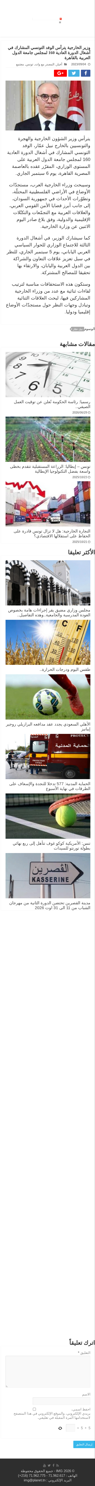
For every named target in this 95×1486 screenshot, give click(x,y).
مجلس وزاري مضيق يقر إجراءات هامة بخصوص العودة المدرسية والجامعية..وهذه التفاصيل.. (49, 612)
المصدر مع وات (44, 64)
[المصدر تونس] (42, 18)
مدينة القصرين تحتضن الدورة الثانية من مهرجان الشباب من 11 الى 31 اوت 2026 (49, 905)
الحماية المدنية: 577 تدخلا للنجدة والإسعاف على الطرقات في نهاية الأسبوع (49, 786)
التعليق (84, 1353)
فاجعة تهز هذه (56, 18)
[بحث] (52, 20)
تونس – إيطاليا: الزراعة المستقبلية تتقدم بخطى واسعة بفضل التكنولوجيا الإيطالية (50, 469)
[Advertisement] (48, 1127)
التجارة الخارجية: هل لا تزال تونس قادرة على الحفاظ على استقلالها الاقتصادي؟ (52, 533)
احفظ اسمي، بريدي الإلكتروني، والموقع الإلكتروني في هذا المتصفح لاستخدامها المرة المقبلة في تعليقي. (52, 1413)
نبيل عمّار (78, 329)
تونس (29, 64)
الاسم (86, 1394)
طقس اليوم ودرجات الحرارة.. (65, 669)
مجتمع (20, 64)
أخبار (59, 64)
